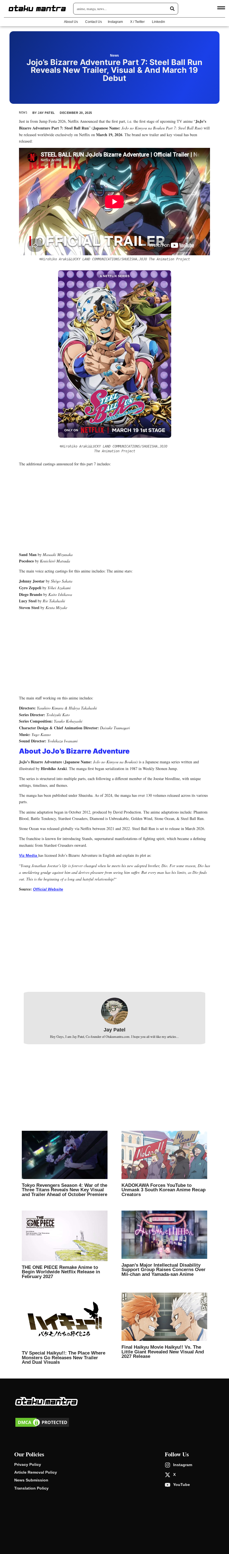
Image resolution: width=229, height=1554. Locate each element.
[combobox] (123, 8)
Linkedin (158, 22)
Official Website (48, 889)
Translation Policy (31, 1488)
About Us (71, 22)
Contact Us (93, 22)
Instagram (115, 22)
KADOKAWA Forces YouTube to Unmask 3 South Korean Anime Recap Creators (163, 1190)
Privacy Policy (27, 1464)
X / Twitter (137, 22)
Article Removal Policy (35, 1472)
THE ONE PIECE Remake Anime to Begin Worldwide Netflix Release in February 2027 (61, 1272)
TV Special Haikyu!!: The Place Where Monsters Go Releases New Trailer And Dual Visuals (63, 1357)
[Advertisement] (114, 510)
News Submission (31, 1480)
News (114, 55)
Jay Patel (114, 1030)
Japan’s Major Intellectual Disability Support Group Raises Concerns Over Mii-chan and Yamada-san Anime (163, 1269)
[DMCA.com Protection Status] (42, 1426)
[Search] (172, 8)
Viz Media (28, 855)
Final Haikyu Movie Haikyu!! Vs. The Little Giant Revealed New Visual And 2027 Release (162, 1351)
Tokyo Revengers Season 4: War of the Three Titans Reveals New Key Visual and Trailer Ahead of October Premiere (64, 1190)
